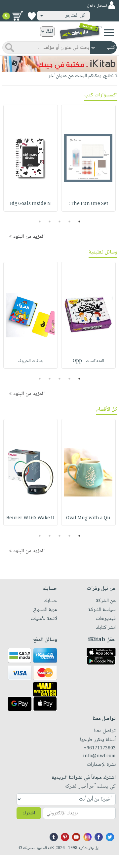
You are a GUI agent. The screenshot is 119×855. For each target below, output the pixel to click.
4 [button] (49, 221)
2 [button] (69, 221)
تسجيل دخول (97, 5)
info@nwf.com (99, 756)
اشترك (28, 813)
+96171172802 (100, 748)
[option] (88, 158)
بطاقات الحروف (31, 361)
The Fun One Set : (88, 204)
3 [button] (59, 221)
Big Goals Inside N (30, 204)
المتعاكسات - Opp (88, 361)
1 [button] (79, 221)
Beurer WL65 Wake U (30, 518)
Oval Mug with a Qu (88, 518)
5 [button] (39, 221)
